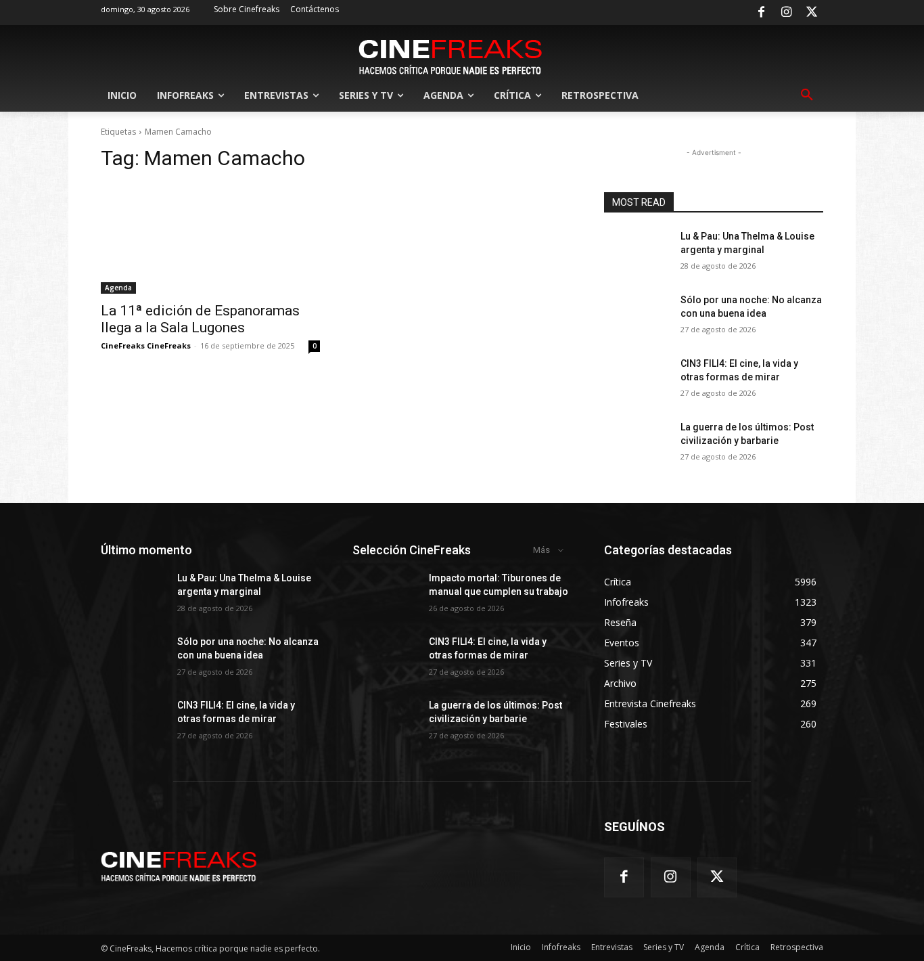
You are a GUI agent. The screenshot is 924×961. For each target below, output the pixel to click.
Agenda (118, 287)
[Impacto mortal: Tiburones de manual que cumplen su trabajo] (385, 595)
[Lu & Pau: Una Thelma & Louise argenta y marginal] (637, 253)
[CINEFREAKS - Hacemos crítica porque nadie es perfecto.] (450, 55)
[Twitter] (811, 12)
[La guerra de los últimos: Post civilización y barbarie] (637, 444)
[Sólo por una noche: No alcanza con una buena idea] (637, 317)
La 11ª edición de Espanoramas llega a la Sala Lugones (200, 319)
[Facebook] (760, 12)
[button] (807, 95)
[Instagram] (786, 12)
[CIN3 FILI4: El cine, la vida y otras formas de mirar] (637, 380)
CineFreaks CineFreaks (146, 345)
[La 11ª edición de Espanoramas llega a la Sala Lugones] (210, 239)
